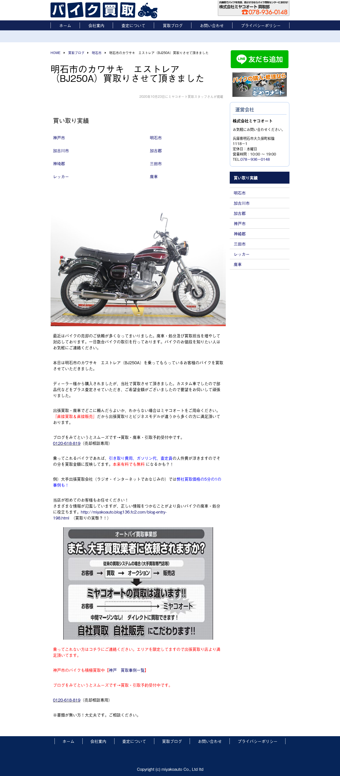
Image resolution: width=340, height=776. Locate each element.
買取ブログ (173, 25)
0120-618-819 (66, 443)
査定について (133, 25)
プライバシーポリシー (261, 25)
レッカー (242, 254)
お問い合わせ (212, 25)
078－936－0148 (255, 159)
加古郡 (240, 213)
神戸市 (240, 223)
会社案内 (96, 25)
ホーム (65, 25)
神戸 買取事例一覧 (127, 670)
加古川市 (242, 203)
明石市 (240, 193)
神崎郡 (240, 234)
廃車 (238, 264)
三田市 (240, 244)
